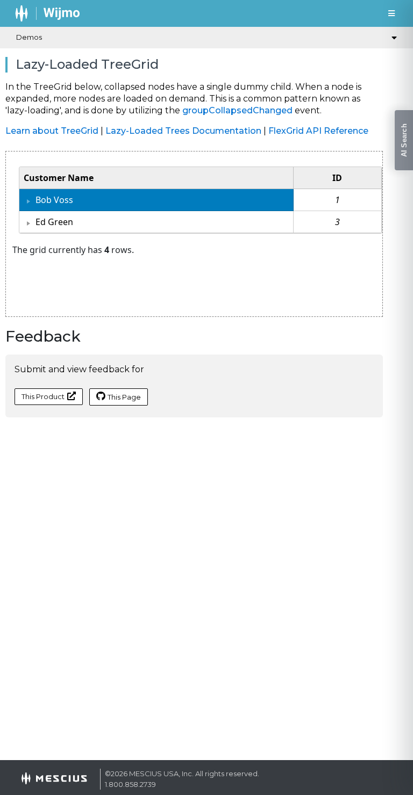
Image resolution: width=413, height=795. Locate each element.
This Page (124, 397)
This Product (43, 396)
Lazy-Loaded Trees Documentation (183, 131)
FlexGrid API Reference (318, 131)
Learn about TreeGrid (51, 131)
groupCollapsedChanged (237, 110)
